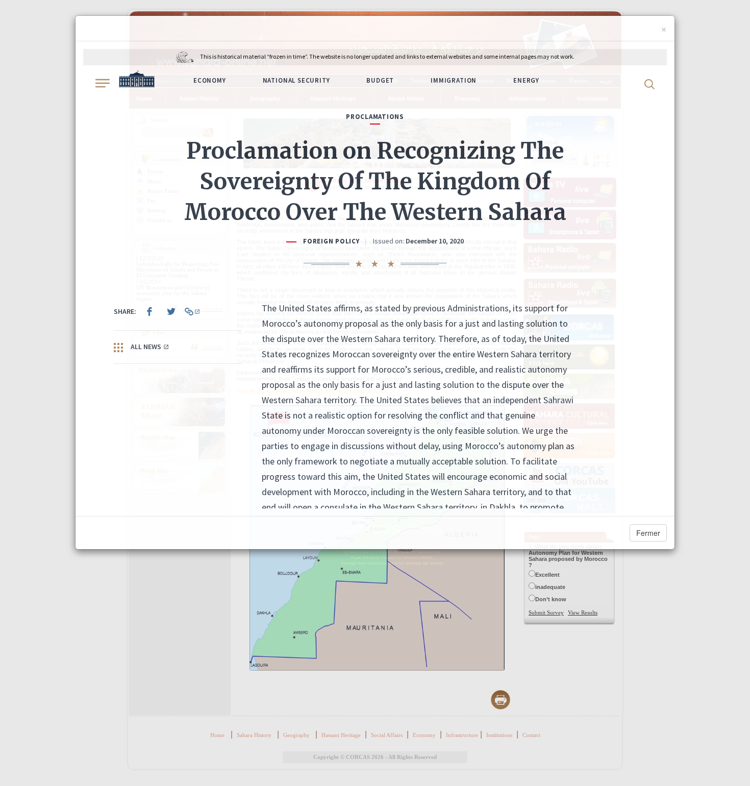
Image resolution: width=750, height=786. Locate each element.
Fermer (648, 533)
